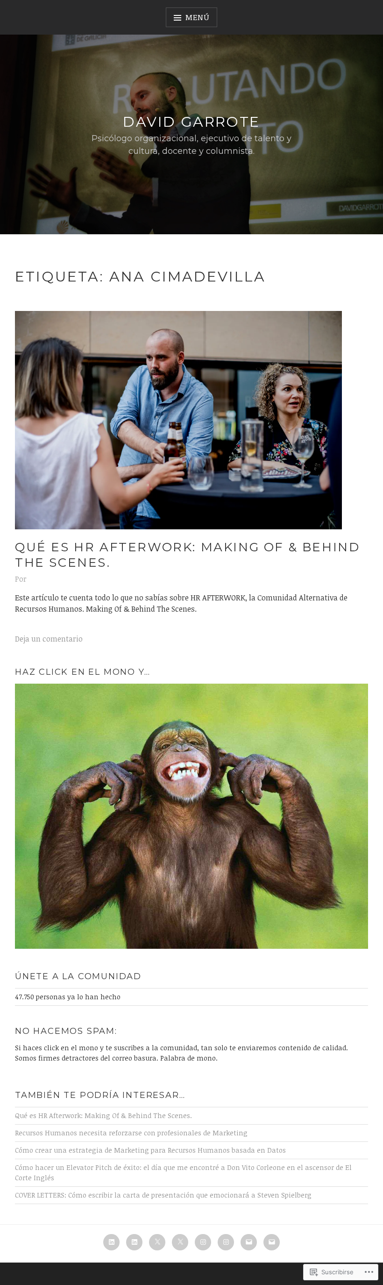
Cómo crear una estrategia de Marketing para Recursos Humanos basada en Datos (150, 1150)
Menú (197, 17)
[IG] (203, 1242)
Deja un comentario (49, 639)
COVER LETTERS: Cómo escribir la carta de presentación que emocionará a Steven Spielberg (163, 1195)
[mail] (249, 1242)
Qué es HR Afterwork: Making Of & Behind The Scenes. (187, 555)
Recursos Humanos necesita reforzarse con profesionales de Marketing (131, 1132)
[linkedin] (111, 1242)
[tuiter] (157, 1242)
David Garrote (191, 121)
